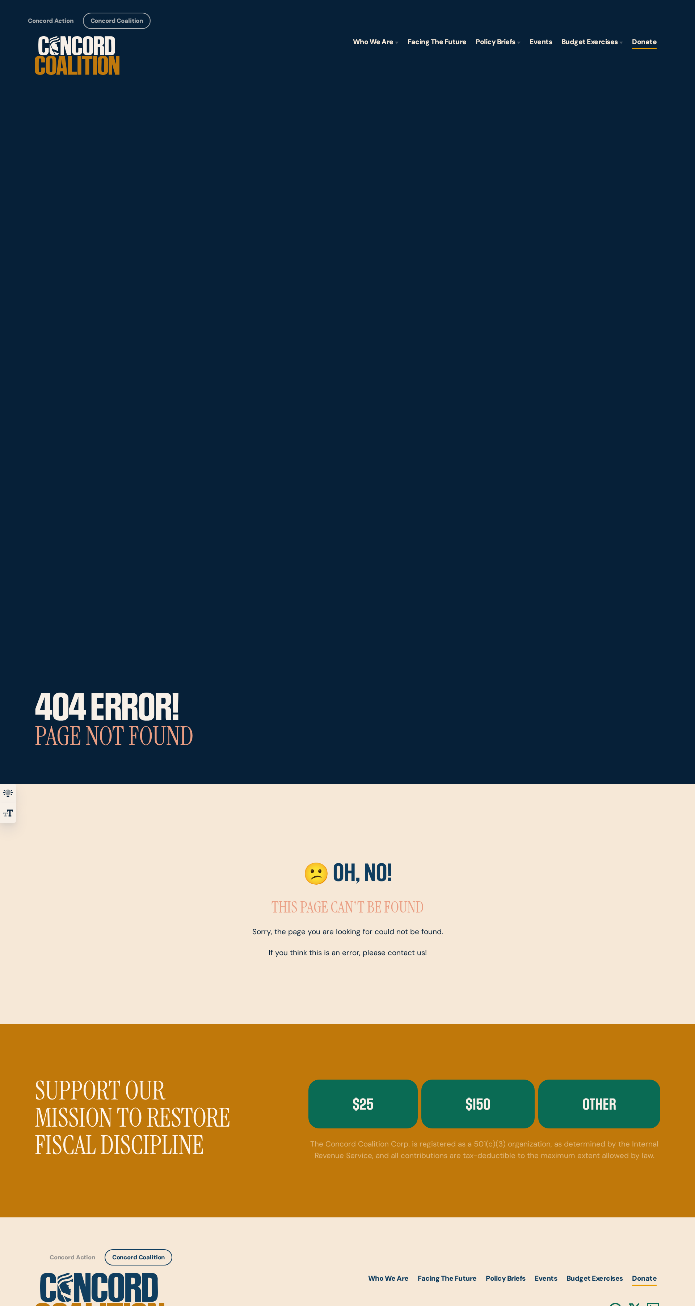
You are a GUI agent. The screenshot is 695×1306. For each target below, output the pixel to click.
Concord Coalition (116, 21)
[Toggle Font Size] (8, 813)
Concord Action (50, 21)
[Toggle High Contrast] (8, 793)
